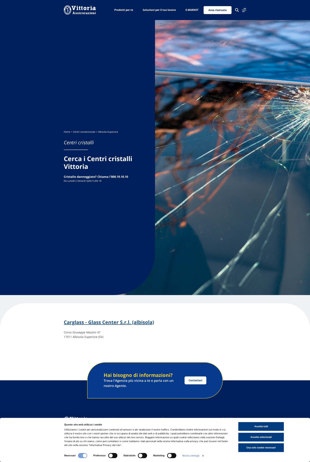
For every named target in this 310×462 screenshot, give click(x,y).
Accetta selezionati (261, 437)
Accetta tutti (261, 426)
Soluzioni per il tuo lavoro (159, 10)
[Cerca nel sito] (237, 10)
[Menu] (244, 10)
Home (67, 131)
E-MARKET (192, 10)
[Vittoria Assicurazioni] (80, 10)
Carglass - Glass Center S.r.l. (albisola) (109, 322)
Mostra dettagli (191, 455)
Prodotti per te (123, 10)
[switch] (112, 455)
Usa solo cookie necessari (261, 447)
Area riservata (217, 10)
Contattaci (195, 380)
